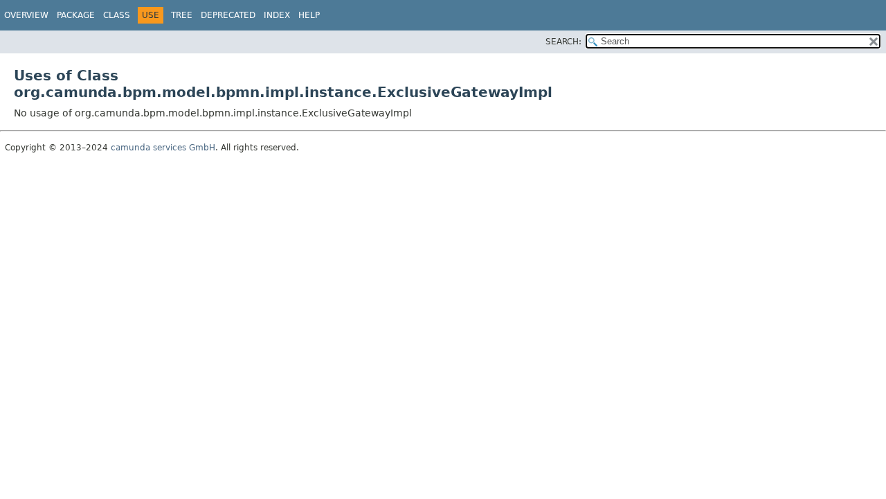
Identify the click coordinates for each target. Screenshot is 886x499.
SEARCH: (563, 41)
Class (116, 15)
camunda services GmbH (163, 147)
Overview (26, 15)
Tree (181, 15)
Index (277, 15)
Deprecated (228, 15)
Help (309, 15)
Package (76, 15)
